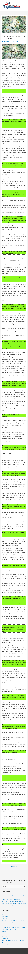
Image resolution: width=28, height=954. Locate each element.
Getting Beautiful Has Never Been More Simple (12, 901)
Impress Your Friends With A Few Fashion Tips (12, 905)
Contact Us (4, 918)
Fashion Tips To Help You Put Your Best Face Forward (14, 903)
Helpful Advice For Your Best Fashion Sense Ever (13, 920)
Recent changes (5, 933)
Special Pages (5, 936)
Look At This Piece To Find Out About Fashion (12, 923)
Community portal (6, 916)
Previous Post (14, 866)
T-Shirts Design (5, 41)
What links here (5, 944)
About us (4, 914)
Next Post (14, 870)
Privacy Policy (5, 931)
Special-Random (5, 938)
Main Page (4, 925)
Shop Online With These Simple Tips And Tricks (12, 899)
